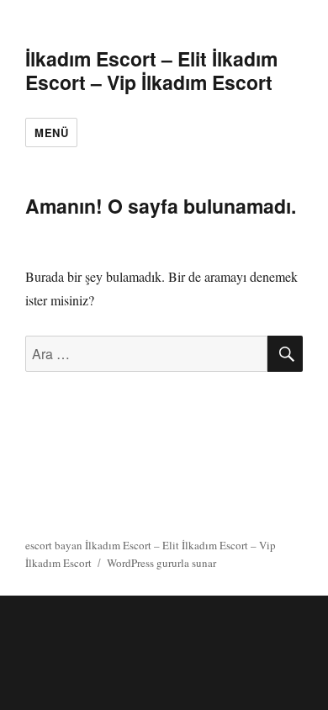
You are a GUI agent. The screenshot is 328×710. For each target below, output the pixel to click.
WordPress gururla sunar (161, 562)
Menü (51, 132)
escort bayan (53, 545)
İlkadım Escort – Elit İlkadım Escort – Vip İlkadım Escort (151, 70)
